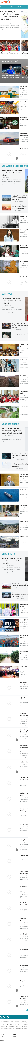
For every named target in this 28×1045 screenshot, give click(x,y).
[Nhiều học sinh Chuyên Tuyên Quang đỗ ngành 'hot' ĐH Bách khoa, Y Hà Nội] (9, 610)
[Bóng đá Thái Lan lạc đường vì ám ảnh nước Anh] (9, 970)
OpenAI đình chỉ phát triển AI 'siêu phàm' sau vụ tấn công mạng (20, 455)
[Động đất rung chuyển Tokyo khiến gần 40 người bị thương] (9, 986)
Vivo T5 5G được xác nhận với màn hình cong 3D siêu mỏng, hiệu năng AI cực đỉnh (12, 431)
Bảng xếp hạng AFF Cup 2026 (6, 1024)
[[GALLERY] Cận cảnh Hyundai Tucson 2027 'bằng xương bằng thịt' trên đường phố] (6, 595)
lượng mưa (17, 1021)
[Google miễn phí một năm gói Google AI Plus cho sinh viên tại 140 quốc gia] (6, 465)
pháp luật (18, 1028)
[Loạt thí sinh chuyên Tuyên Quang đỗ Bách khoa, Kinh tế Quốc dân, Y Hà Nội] (9, 92)
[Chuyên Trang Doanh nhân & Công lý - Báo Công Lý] (21, 137)
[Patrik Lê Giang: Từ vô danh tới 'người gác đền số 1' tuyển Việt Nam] (9, 767)
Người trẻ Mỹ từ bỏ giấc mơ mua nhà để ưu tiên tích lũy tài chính (12, 173)
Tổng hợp (14, 1036)
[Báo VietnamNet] (21, 90)
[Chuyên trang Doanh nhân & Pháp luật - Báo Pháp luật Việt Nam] (13, 468)
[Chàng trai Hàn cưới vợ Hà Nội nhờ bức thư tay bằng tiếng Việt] (6, 335)
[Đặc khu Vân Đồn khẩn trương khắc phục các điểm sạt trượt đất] (9, 892)
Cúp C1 (12, 1021)
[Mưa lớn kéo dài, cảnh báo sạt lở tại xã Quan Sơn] (9, 412)
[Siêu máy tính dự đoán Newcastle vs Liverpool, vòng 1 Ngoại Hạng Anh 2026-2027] (9, 783)
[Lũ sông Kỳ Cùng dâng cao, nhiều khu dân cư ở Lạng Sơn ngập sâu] (9, 830)
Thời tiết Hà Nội (4, 1026)
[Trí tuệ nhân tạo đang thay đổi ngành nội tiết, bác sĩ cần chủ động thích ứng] (9, 814)
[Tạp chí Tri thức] (21, 151)
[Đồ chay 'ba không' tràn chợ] (9, 107)
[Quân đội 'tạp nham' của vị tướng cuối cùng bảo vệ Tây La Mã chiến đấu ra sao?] (9, 735)
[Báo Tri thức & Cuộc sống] (14, 459)
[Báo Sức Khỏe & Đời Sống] (21, 348)
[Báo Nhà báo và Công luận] (22, 875)
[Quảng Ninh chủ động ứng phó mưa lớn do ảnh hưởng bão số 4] (9, 861)
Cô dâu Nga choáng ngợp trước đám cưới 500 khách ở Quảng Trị (12, 301)
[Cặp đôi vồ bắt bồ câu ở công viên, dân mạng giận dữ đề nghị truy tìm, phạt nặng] (9, 1002)
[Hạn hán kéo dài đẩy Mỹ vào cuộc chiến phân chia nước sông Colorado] (9, 381)
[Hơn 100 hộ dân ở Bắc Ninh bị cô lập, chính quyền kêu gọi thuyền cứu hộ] (9, 656)
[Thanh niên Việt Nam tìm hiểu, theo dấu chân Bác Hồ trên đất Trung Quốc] (9, 396)
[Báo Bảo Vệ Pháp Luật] (21, 842)
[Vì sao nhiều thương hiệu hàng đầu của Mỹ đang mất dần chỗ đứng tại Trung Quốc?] (9, 123)
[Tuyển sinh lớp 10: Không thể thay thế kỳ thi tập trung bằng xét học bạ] (9, 924)
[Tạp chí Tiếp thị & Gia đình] (12, 210)
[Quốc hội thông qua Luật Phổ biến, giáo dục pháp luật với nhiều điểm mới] (9, 350)
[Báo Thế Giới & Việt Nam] (21, 684)
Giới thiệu (2, 1036)
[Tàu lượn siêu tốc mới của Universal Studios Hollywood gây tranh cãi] (9, 365)
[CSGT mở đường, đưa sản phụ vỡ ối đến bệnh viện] (9, 542)
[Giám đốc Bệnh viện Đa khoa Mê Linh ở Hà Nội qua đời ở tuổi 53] (9, 222)
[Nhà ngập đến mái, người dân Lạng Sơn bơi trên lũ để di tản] (9, 511)
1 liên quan (19, 210)
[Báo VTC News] (21, 234)
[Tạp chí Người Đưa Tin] (3, 435)
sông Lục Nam (11, 1028)
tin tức (15, 1024)
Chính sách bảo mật (3, 1039)
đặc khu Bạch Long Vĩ (5, 1021)
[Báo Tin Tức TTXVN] (13, 201)
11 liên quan (21, 468)
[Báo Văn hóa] (21, 409)
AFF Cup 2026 (23, 1021)
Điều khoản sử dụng (3, 1037)
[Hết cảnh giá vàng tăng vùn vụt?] (9, 282)
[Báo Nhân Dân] (23, 80)
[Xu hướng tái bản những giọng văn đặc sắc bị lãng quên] (9, 266)
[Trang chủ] (5, 2)
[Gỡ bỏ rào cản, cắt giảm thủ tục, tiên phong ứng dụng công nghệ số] (9, 672)
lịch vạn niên (15, 1023)
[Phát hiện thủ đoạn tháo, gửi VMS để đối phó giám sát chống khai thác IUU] (9, 641)
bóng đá (9, 1023)
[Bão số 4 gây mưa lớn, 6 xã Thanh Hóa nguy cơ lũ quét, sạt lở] (9, 939)
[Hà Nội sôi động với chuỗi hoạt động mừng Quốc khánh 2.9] (9, 955)
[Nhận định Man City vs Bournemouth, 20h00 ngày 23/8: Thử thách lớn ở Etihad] (9, 625)
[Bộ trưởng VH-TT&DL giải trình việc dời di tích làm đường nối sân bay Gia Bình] (9, 235)
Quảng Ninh (18, 1026)
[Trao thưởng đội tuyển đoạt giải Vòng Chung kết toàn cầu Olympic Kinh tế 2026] (9, 908)
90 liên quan (21, 459)
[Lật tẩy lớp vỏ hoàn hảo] (9, 845)
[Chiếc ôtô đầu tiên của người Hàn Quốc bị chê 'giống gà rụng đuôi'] (6, 586)
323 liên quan (12, 80)
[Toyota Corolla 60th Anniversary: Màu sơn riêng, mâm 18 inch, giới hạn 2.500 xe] (9, 138)
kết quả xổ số (3, 1023)
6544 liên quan (18, 329)
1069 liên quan (10, 435)
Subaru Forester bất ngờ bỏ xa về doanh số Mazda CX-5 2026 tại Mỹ (12, 561)
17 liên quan (21, 598)
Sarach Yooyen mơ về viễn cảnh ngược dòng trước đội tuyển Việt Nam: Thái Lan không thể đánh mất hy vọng (11, 77)
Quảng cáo (2, 1040)
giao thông (20, 1024)
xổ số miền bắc (11, 1026)
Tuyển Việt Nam (24, 1028)
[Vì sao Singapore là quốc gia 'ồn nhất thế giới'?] (9, 154)
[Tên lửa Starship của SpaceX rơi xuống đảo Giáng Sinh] (9, 495)
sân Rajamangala (4, 1028)
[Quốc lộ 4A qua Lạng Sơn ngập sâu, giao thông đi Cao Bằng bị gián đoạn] (9, 798)
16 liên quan (21, 201)
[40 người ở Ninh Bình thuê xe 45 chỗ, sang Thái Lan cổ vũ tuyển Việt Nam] (6, 326)
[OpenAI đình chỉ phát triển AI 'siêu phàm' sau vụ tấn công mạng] (6, 456)
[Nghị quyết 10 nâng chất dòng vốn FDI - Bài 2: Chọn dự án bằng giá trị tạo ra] (6, 198)
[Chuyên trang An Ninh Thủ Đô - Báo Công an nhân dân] (22, 55)
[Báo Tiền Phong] (1, 55)
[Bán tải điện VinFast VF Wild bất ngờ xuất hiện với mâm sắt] (9, 687)
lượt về (20, 1023)
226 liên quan (11, 565)
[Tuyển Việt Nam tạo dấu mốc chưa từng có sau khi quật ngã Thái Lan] (10, 45)
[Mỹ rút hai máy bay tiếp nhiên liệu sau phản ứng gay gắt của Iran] (9, 703)
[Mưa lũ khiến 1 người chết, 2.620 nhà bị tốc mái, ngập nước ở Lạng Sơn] (9, 526)
